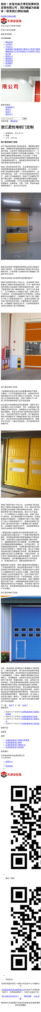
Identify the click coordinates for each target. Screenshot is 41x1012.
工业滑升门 (31, 51)
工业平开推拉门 (21, 51)
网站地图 (12, 16)
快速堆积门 (10, 49)
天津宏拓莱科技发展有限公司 (13, 990)
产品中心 (9, 47)
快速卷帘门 (19, 49)
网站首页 (9, 42)
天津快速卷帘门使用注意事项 (17, 740)
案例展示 (9, 59)
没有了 (11, 705)
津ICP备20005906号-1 (10, 996)
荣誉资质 (9, 61)
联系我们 (4, 16)
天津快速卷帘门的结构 (30, 724)
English (8, 65)
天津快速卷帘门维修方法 (15, 745)
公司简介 (9, 44)
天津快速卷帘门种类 (29, 716)
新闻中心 (9, 56)
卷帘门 (33, 49)
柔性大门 (27, 49)
